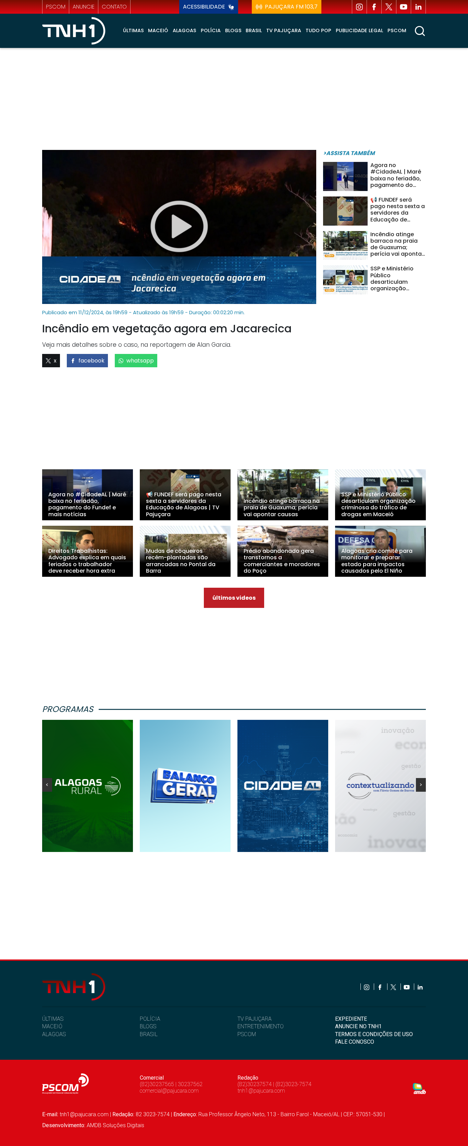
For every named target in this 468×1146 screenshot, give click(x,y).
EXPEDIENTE (351, 1019)
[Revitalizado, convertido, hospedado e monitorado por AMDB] (419, 1088)
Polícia (211, 30)
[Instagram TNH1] (359, 7)
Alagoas (184, 30)
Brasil (254, 30)
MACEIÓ (52, 1026)
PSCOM (246, 1034)
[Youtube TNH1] (403, 7)
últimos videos (234, 598)
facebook (91, 361)
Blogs (233, 30)
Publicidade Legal (359, 30)
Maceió (158, 30)
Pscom (396, 30)
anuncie (84, 6)
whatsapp (140, 361)
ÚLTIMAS (52, 1019)
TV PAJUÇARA (254, 1019)
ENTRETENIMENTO (260, 1026)
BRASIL (149, 1034)
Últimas (133, 30)
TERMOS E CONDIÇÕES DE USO (374, 1034)
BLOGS (148, 1026)
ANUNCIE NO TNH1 (358, 1026)
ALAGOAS (54, 1034)
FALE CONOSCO (354, 1042)
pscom (55, 6)
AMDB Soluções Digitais (115, 1125)
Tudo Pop (318, 30)
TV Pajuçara (283, 30)
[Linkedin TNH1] (418, 7)
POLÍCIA (150, 1019)
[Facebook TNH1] (374, 7)
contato (114, 6)
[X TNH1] (389, 7)
